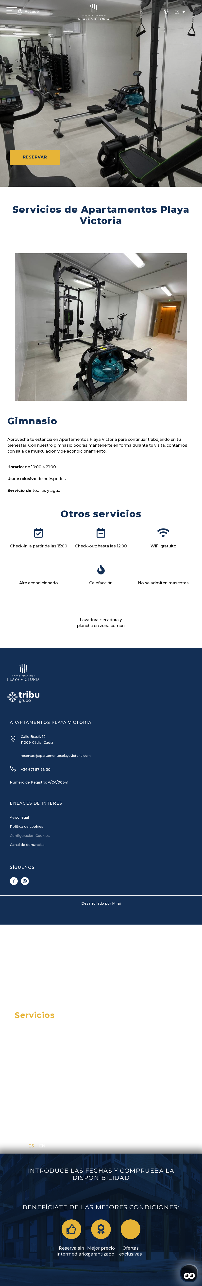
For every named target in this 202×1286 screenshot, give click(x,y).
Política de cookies (26, 826)
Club (25, 1058)
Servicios (35, 1015)
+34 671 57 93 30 (35, 769)
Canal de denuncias (27, 845)
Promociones (44, 986)
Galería (30, 1029)
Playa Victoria (45, 957)
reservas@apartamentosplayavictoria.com (56, 755)
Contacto (34, 1044)
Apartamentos (46, 971)
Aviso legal (19, 817)
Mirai (116, 903)
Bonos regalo (44, 1000)
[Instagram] (25, 881)
